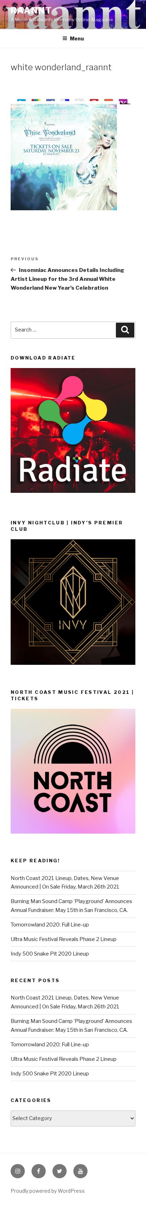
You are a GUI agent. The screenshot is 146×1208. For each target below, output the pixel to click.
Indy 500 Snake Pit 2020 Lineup (50, 954)
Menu (77, 38)
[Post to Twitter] (21, 100)
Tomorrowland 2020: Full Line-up (50, 925)
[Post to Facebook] (50, 100)
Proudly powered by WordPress (48, 1191)
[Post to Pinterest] (94, 100)
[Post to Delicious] (65, 100)
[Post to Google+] (36, 100)
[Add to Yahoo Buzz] (123, 100)
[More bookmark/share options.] (108, 100)
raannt (31, 10)
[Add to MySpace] (79, 100)
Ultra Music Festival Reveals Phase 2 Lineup (64, 939)
